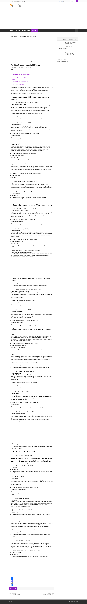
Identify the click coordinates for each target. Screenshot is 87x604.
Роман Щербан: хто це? (62, 61)
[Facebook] (66, 1)
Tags (75, 39)
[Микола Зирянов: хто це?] (58, 58)
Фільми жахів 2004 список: (18, 84)
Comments (70, 39)
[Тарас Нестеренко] (58, 48)
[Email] (32, 583)
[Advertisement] (43, 17)
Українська (34, 30)
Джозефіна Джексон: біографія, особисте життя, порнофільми (69, 53)
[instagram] (68, 1)
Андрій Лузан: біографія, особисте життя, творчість (70, 43)
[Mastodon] (32, 581)
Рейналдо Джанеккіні (46, 594)
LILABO (23, 1)
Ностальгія (15, 36)
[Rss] (64, 1)
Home (10, 36)
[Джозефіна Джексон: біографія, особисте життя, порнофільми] (60, 53)
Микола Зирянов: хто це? (65, 58)
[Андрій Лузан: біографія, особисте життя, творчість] (60, 44)
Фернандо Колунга (16, 594)
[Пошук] (77, 1)
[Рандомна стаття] (76, 30)
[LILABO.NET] (16, 5)
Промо (28, 30)
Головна (12, 30)
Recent (59, 39)
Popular (64, 39)
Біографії (18, 30)
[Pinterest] (67, 1)
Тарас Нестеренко (63, 48)
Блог (23, 30)
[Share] (32, 585)
